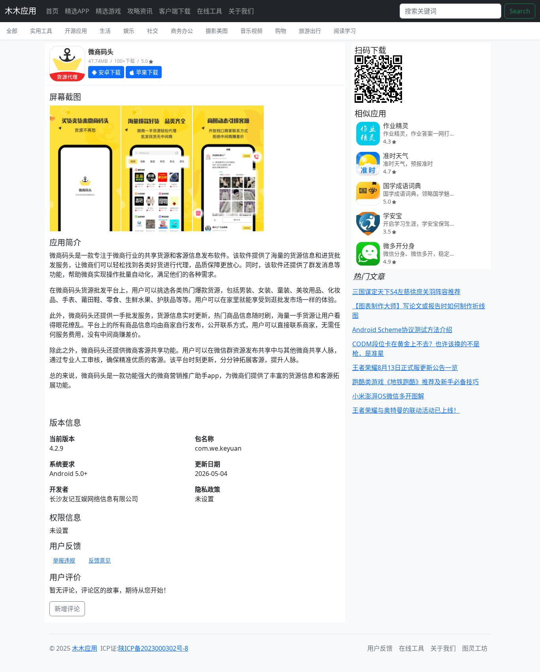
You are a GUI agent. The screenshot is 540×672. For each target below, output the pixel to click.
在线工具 (209, 11)
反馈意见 (100, 560)
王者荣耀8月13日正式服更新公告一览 (405, 367)
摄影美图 (217, 30)
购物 (280, 30)
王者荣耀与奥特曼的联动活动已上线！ (406, 410)
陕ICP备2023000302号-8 (153, 648)
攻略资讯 (140, 11)
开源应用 (76, 30)
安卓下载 (109, 72)
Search (520, 11)
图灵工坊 (474, 648)
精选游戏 (108, 11)
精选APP (77, 11)
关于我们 (241, 11)
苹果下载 (146, 72)
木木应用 (20, 11)
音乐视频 (251, 30)
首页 (52, 11)
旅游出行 (310, 30)
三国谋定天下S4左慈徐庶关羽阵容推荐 (406, 291)
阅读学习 (345, 30)
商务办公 (182, 30)
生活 (105, 30)
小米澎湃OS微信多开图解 (388, 396)
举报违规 (64, 560)
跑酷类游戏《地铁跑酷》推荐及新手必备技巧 (415, 382)
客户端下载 (175, 11)
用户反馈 (380, 648)
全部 (11, 30)
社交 (152, 30)
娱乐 (128, 30)
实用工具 (41, 30)
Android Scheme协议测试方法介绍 (402, 329)
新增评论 (67, 608)
